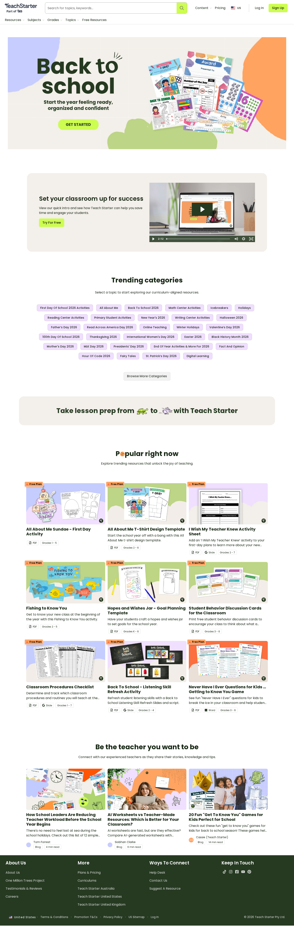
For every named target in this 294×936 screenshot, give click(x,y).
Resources (13, 20)
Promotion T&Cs (85, 917)
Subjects (35, 20)
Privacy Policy (113, 917)
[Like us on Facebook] (237, 872)
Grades (53, 20)
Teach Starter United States (100, 896)
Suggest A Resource (165, 888)
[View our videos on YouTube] (243, 872)
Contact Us (158, 880)
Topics (71, 20)
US (239, 8)
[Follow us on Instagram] (231, 872)
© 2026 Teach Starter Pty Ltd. (264, 917)
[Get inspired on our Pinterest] (249, 872)
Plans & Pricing (89, 872)
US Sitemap (137, 917)
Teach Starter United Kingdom (101, 904)
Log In (155, 917)
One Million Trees (25, 880)
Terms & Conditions (54, 917)
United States (24, 917)
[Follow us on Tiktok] (224, 872)
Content (202, 8)
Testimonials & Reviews (24, 888)
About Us (13, 872)
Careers (12, 896)
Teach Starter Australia (96, 888)
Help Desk (157, 872)
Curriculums (87, 880)
